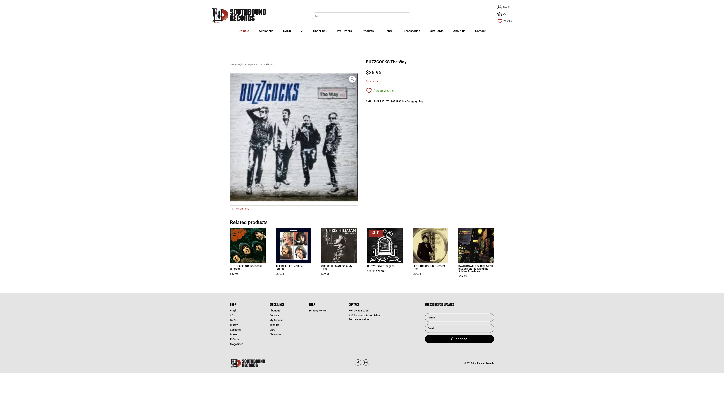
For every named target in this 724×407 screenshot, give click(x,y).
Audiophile (266, 31)
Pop (250, 64)
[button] (352, 79)
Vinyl (240, 64)
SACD (287, 31)
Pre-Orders (344, 31)
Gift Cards (436, 31)
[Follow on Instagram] (366, 362)
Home (233, 64)
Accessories (411, 31)
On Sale (244, 31)
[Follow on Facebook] (358, 362)
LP (245, 64)
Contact (480, 31)
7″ (302, 31)
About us (459, 31)
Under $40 (320, 31)
